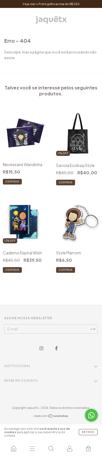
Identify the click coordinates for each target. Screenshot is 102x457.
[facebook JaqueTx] (56, 348)
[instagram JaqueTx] (41, 348)
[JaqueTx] (13, 448)
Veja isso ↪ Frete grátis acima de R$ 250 (51, 4)
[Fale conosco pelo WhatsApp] (91, 415)
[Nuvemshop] (51, 417)
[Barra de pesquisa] (51, 448)
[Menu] (32, 448)
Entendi (88, 432)
